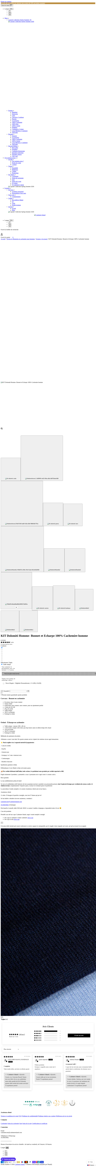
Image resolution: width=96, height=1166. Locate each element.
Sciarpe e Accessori (41, 239)
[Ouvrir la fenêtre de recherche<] (48, 232)
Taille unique (7, 664)
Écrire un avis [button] (79, 1035)
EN (10, 13)
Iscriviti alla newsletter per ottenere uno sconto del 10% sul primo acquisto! (23, 3)
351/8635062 (5, 805)
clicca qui (30, 817)
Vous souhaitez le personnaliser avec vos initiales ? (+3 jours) (8, 668)
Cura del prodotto (6, 811)
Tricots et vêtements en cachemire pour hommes (20, 239)
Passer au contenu (6, 1)
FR (10, 15)
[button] (5, 642)
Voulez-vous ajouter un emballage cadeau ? (8, 679)
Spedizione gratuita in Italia (9, 765)
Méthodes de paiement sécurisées (10, 736)
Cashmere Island (20, 1164)
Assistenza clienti (6, 792)
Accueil (3, 239)
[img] (8, 1057)
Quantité (6, 691)
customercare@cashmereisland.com (11, 801)
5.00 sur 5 (22, 1034)
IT (9, 11)
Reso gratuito (5, 777)
